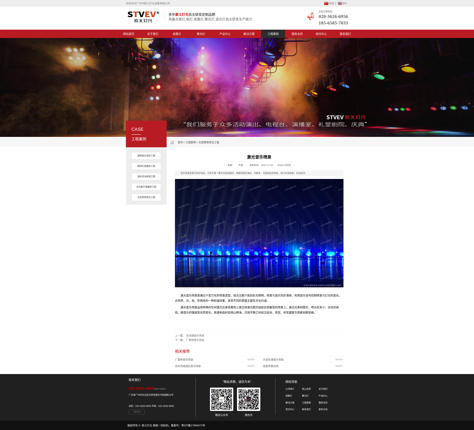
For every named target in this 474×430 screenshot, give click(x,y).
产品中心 (225, 33)
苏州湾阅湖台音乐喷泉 (215, 366)
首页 (180, 142)
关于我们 (152, 33)
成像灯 (177, 33)
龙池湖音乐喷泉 (195, 335)
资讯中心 (321, 33)
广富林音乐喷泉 (195, 339)
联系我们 (345, 33)
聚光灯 (201, 33)
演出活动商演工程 (146, 176)
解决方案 (249, 33)
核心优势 (306, 389)
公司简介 (290, 389)
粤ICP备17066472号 (193, 425)
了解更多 (136, 412)
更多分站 (323, 409)
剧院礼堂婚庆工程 (146, 166)
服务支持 (297, 33)
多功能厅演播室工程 (146, 187)
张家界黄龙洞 (303, 366)
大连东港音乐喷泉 (303, 359)
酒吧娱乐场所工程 (146, 156)
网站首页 (128, 33)
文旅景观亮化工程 (208, 142)
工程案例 (273, 33)
